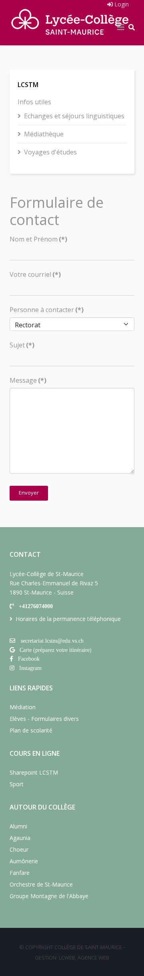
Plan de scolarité (31, 730)
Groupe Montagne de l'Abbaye (49, 896)
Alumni (18, 826)
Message (28, 380)
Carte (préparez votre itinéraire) (56, 650)
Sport (17, 784)
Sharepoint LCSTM (34, 772)
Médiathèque (44, 134)
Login (121, 4)
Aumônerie (24, 861)
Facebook (29, 658)
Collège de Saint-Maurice (88, 947)
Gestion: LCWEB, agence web (72, 957)
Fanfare (20, 873)
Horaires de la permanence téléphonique (68, 619)
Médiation (23, 707)
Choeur (19, 849)
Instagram (30, 668)
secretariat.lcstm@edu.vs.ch (52, 640)
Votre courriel (35, 274)
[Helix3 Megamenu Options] (120, 27)
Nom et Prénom (38, 239)
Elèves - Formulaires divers (44, 718)
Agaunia (20, 838)
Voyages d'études (50, 152)
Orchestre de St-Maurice (41, 884)
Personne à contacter (47, 309)
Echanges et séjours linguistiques (74, 116)
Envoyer (29, 492)
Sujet (22, 345)
